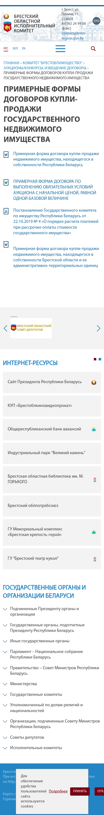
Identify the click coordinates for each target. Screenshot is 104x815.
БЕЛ (15, 48)
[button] (60, 49)
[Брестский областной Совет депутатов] (31, 328)
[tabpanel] (52, 472)
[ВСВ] (96, 21)
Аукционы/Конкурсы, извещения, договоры (45, 68)
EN (23, 48)
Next (97, 328)
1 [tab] (95, 359)
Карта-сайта (13, 794)
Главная (11, 63)
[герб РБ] (6, 16)
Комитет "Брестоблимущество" (52, 63)
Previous (6, 328)
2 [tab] (100, 359)
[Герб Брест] (7, 27)
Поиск (93, 48)
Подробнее (58, 791)
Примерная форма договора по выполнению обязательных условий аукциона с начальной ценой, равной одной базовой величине (54, 190)
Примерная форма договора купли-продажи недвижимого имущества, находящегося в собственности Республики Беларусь (56, 160)
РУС (6, 48)
